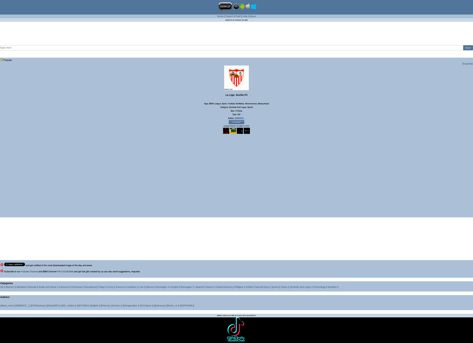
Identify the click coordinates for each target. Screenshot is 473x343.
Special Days (262, 287)
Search (230, 16)
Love (141, 287)
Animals (32, 287)
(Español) (467, 63)
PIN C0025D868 (65, 271)
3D (1, 287)
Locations (131, 287)
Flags (102, 287)
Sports (274, 287)
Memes (150, 287)
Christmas (76, 287)
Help (245, 16)
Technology (319, 287)
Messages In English (167, 287)
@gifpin (94, 305)
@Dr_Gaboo (68, 305)
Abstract (9, 287)
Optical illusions (224, 287)
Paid (238, 16)
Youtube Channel (29, 271)
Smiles (249, 287)
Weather (332, 287)
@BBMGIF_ (240, 118)
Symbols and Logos (300, 287)
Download (237, 122)
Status (283, 287)
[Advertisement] (236, 33)
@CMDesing (37, 305)
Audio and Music (48, 287)
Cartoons (64, 287)
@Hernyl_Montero (110, 305)
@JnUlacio (145, 305)
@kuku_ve (172, 305)
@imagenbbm (130, 305)
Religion (239, 287)
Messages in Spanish (192, 287)
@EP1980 (82, 305)
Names (210, 287)
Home (220, 16)
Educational (90, 287)
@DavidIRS (52, 305)
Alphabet (21, 287)
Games (120, 287)
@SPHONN (186, 305)
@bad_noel (6, 305)
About (252, 16)
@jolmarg (158, 305)
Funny (110, 287)
